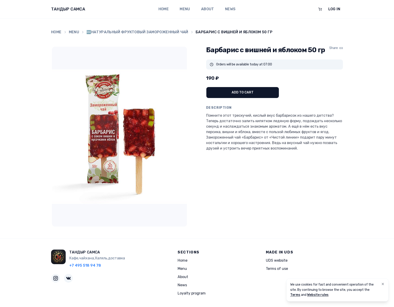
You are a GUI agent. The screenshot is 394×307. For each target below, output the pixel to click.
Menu (185, 9)
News (230, 9)
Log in (334, 9)
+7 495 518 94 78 (85, 265)
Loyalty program (192, 293)
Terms (295, 295)
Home (163, 9)
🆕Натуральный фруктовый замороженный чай (137, 32)
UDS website (277, 260)
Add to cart (243, 92)
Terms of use (277, 268)
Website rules (318, 295)
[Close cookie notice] (383, 284)
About (207, 9)
